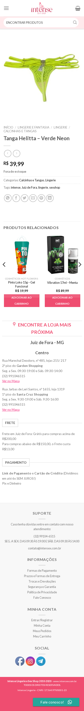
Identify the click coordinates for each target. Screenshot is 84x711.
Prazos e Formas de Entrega (42, 576)
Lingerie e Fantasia (33, 127)
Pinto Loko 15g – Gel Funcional (21, 284)
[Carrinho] (77, 8)
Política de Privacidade (42, 592)
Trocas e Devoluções (42, 581)
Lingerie (60, 127)
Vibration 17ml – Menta (62, 282)
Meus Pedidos (42, 631)
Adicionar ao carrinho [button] (21, 300)
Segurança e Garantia (42, 587)
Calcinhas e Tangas (20, 131)
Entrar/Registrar (42, 620)
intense (16, 187)
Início (8, 127)
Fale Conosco (42, 597)
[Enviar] (75, 22)
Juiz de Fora (29, 187)
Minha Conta (42, 625)
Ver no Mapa (11, 381)
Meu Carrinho (42, 636)
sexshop (54, 187)
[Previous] (4, 274)
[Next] (79, 274)
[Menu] (6, 8)
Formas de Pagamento (42, 570)
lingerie (43, 187)
